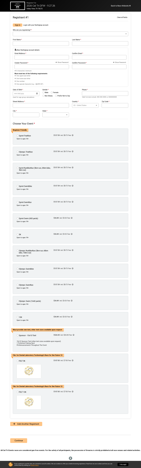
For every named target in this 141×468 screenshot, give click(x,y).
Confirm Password (79, 63)
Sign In (17, 25)
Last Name (76, 40)
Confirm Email (77, 53)
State (44, 111)
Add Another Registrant (28, 424)
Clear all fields (122, 17)
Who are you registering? (22, 30)
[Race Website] (18, 6)
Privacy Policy (35, 465)
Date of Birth (18, 90)
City (15, 111)
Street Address (19, 101)
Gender (45, 90)
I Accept (123, 464)
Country (75, 101)
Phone (85, 90)
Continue (19, 440)
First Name (17, 40)
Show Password (62, 62)
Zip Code (105, 101)
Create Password (21, 63)
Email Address (20, 53)
